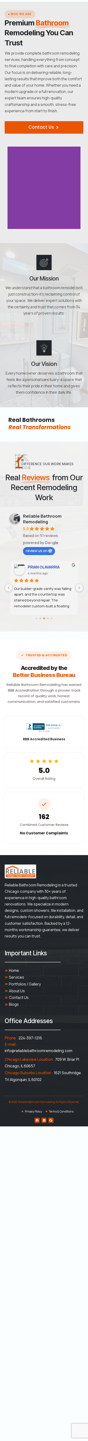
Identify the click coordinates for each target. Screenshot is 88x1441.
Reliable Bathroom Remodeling (42, 518)
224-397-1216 (30, 1038)
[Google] (51, 1120)
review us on (36, 550)
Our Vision (44, 363)
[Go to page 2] (44, 618)
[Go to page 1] (40, 618)
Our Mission (44, 278)
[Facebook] (37, 1120)
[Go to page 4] (51, 618)
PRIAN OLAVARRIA (44, 567)
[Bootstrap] (44, 1120)
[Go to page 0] (36, 618)
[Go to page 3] (48, 618)
